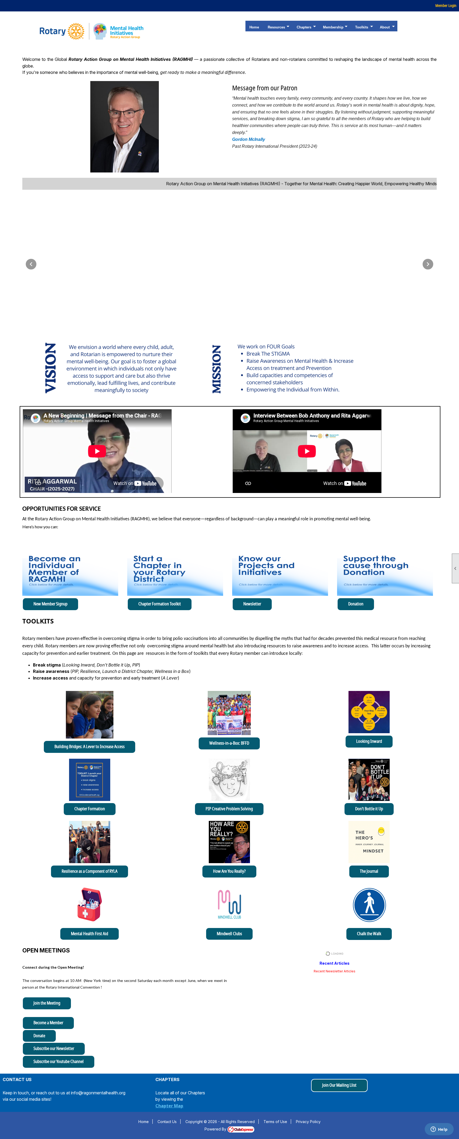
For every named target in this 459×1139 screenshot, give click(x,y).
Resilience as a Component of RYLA (89, 871)
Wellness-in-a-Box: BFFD (229, 743)
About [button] (385, 27)
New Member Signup (50, 604)
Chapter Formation (89, 809)
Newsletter (252, 604)
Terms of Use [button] (275, 1121)
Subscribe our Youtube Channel (58, 1061)
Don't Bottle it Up (369, 809)
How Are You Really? (229, 871)
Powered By (216, 1129)
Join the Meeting (46, 1003)
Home (254, 27)
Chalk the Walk (369, 934)
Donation (355, 604)
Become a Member (48, 1023)
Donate (39, 1036)
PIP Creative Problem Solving (229, 809)
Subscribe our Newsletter (53, 1048)
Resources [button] (276, 27)
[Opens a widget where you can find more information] (439, 1129)
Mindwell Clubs (229, 934)
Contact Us (167, 1121)
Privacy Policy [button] (308, 1121)
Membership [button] (333, 27)
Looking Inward (369, 741)
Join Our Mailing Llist (339, 1085)
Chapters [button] (304, 27)
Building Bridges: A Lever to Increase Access (89, 747)
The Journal (369, 871)
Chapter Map (169, 1106)
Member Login (445, 6)
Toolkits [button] (361, 27)
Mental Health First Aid (89, 934)
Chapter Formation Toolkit (159, 604)
